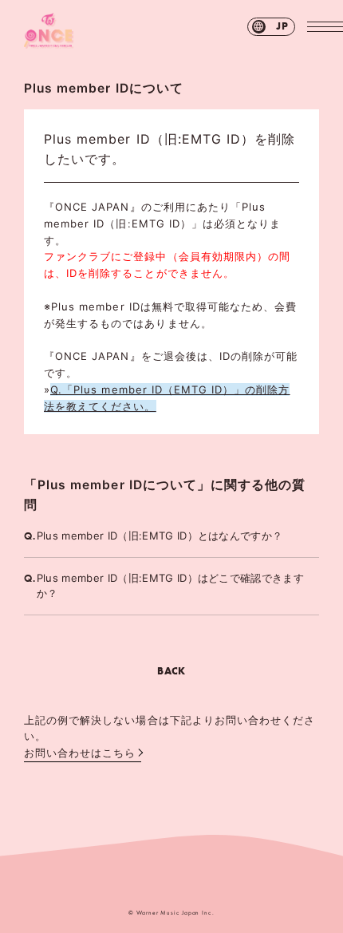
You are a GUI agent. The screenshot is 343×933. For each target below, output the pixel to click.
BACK (171, 671)
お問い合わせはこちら (80, 752)
